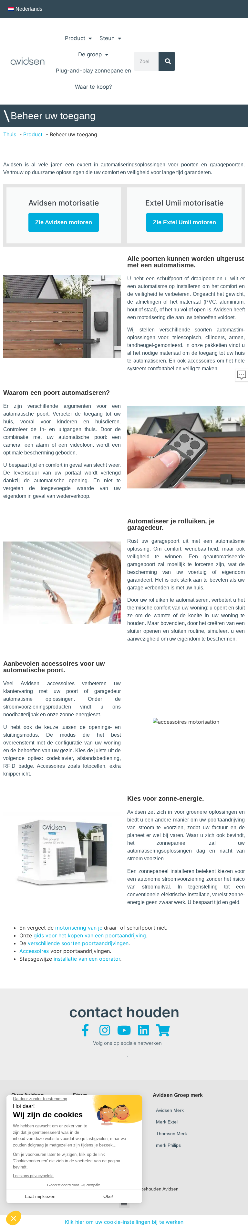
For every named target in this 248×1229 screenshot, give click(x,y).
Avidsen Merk (170, 1110)
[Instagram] (104, 1030)
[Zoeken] (167, 61)
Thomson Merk (171, 1133)
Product (75, 38)
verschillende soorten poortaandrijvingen (78, 943)
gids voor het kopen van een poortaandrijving (90, 935)
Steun (107, 38)
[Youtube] (124, 1030)
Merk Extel (167, 1121)
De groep (90, 54)
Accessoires (34, 951)
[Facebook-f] (85, 1030)
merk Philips (168, 1145)
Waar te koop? (93, 87)
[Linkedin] (143, 1030)
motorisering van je (78, 927)
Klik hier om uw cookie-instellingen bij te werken (124, 1222)
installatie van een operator (86, 958)
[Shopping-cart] (163, 1030)
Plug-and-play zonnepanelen (93, 70)
